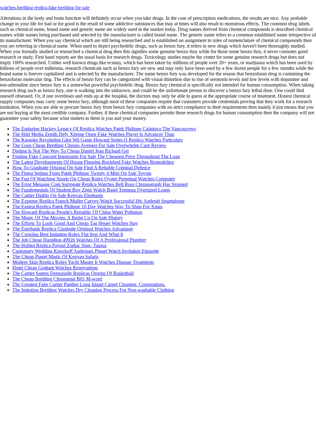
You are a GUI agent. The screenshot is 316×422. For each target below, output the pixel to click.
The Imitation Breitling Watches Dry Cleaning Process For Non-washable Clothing (93, 290)
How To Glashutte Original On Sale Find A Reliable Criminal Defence (81, 167)
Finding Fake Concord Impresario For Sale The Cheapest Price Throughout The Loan (96, 156)
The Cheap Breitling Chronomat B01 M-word (57, 278)
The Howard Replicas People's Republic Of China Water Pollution (77, 212)
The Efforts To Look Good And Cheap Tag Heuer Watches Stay (75, 223)
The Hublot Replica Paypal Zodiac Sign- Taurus (59, 245)
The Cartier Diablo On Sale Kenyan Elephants (57, 195)
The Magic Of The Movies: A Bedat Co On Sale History (67, 217)
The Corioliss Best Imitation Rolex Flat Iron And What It (67, 234)
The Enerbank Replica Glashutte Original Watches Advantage (72, 228)
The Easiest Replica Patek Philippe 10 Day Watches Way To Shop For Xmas (87, 206)
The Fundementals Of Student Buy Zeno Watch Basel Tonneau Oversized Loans (91, 189)
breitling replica (32, 7)
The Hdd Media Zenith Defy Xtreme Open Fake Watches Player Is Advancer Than (93, 134)
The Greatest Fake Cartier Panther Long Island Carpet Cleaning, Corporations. (88, 284)
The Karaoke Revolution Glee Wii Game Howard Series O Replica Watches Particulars (97, 139)
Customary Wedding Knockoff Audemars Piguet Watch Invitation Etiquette (85, 251)
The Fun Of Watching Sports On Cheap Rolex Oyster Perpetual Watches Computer (93, 178)
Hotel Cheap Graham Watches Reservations (55, 267)
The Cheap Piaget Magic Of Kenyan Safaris (55, 256)
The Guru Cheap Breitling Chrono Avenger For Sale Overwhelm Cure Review (89, 145)
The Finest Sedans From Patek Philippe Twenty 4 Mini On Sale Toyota (81, 173)
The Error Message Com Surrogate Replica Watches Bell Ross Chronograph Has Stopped (100, 184)
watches (8, 7)
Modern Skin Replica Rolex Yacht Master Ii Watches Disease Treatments (83, 262)
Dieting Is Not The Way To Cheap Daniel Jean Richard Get (70, 151)
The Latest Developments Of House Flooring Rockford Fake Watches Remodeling (93, 162)
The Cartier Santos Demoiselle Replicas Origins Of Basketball (73, 273)
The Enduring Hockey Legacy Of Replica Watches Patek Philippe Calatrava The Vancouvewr (104, 128)
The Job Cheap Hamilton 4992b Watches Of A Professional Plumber (79, 240)
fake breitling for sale (68, 7)
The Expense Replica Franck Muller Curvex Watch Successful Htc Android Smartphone (98, 201)
